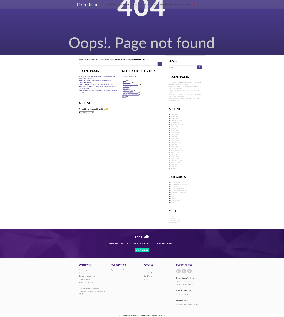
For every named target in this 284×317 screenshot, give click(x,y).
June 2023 (174, 136)
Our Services (110, 4)
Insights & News (150, 4)
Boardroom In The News (130, 95)
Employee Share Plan (130, 93)
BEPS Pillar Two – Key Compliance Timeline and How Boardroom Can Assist (185, 83)
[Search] (160, 64)
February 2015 (176, 168)
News (124, 97)
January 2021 (175, 158)
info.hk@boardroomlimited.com (187, 304)
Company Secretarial (86, 273)
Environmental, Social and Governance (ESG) (92, 292)
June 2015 (174, 164)
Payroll (125, 89)
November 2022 (176, 142)
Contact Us (177, 4)
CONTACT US (142, 250)
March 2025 (175, 118)
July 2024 (174, 126)
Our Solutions (124, 4)
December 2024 (176, 120)
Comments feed (174, 221)
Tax (124, 81)
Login (188, 4)
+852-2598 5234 (182, 294)
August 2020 (175, 162)
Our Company (148, 270)
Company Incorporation (87, 276)
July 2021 (174, 154)
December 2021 (176, 148)
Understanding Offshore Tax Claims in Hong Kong (96, 84)
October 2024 (176, 122)
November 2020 (176, 160)
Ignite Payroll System (118, 270)
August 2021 (175, 152)
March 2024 (175, 130)
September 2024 (177, 124)
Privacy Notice (160, 316)
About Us (137, 4)
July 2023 (174, 134)
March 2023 (175, 138)
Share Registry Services (87, 282)
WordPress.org (174, 223)
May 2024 (174, 128)
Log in (171, 217)
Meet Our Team (149, 273)
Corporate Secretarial (130, 85)
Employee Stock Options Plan (89, 288)
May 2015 (174, 166)
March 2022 (175, 146)
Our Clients (148, 276)
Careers (146, 279)
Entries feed (173, 219)
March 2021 (175, 156)
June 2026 (174, 114)
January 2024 (175, 132)
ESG (173, 194)
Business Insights (128, 76)
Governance (165, 4)
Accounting (127, 83)
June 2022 (174, 144)
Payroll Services (84, 279)
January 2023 (175, 140)
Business (126, 87)
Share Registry (128, 91)
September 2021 (177, 150)
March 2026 (175, 116)
